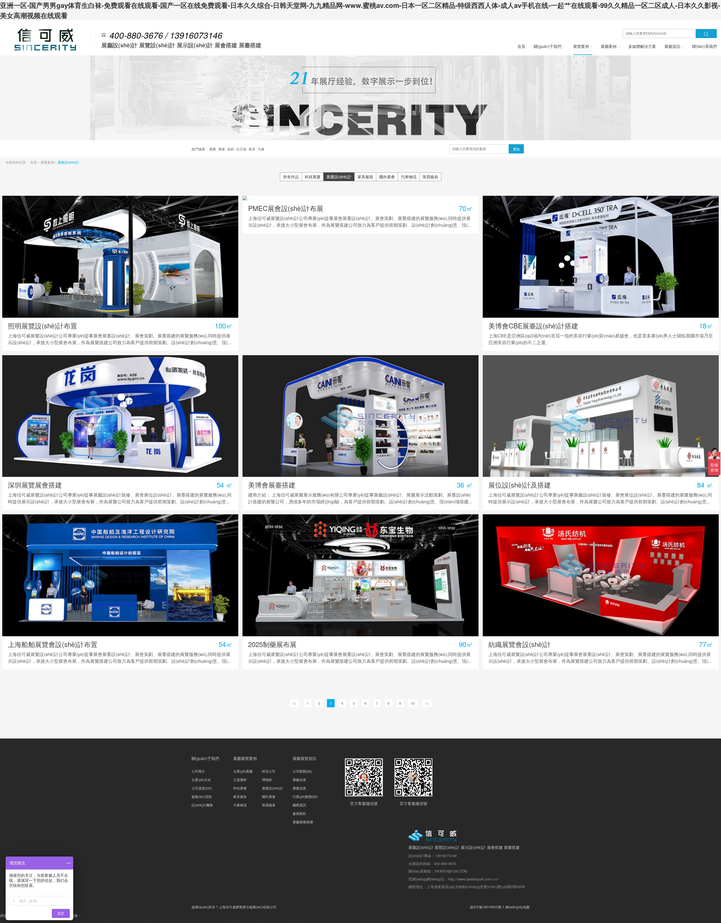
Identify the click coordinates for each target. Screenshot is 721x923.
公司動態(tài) (302, 771)
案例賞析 (299, 813)
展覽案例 (48, 162)
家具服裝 (365, 176)
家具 (252, 148)
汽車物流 (409, 176)
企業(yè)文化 (201, 779)
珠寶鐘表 (430, 176)
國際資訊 (299, 804)
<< (294, 703)
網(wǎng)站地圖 (517, 906)
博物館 (267, 779)
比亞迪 (241, 148)
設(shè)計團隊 (202, 804)
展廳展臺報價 (303, 821)
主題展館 (240, 779)
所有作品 (291, 176)
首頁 (34, 162)
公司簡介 (198, 771)
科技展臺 (313, 176)
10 (413, 703)
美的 (231, 148)
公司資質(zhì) (202, 788)
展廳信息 (299, 779)
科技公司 (268, 771)
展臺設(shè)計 (68, 162)
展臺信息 (299, 788)
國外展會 (387, 176)
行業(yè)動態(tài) (305, 796)
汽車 (261, 148)
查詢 (516, 148)
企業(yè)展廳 (243, 771)
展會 (222, 148)
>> (427, 703)
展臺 (213, 148)
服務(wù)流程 (202, 796)
